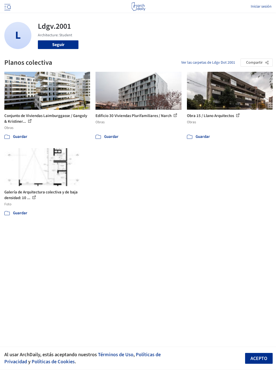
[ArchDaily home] (138, 6)
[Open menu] (7, 6)
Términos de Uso (115, 354)
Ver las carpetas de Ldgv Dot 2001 (208, 62)
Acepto (258, 358)
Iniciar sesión (261, 6)
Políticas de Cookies (53, 361)
